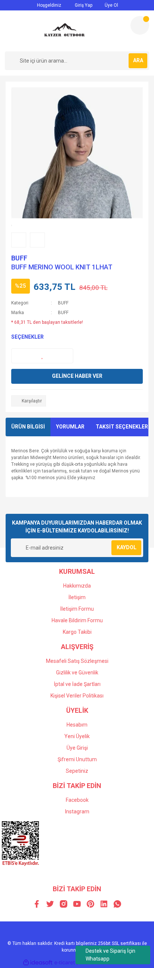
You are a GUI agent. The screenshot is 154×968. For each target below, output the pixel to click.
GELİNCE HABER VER (77, 376)
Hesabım (77, 725)
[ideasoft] (38, 962)
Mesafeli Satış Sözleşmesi (77, 661)
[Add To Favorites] (42, 355)
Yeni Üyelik (77, 736)
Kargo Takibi (77, 632)
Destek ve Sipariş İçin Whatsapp (110, 955)
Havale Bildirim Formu (77, 620)
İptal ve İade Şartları (77, 684)
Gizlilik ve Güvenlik (77, 673)
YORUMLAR (70, 427)
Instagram (77, 811)
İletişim (77, 597)
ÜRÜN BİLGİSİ (28, 427)
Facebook (77, 800)
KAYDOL (126, 547)
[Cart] (139, 25)
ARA (138, 60)
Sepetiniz (77, 771)
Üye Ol (111, 5)
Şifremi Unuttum (77, 759)
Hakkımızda (77, 586)
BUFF (19, 258)
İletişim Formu (77, 609)
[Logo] (65, 31)
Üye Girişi (77, 748)
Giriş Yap (83, 5)
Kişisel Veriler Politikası (77, 696)
